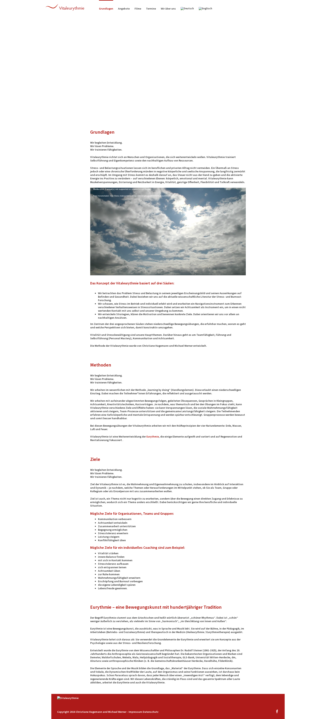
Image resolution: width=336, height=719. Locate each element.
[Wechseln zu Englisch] (205, 8)
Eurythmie (152, 436)
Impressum (135, 712)
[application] (168, 231)
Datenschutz (150, 712)
